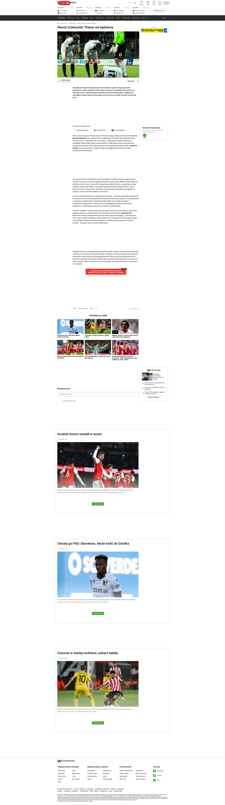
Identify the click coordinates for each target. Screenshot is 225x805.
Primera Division (92, 776)
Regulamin (120, 789)
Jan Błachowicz (140, 776)
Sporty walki (110, 18)
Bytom (75, 308)
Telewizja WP (84, 791)
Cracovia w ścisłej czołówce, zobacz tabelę (97, 336)
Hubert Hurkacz (140, 779)
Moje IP (96, 791)
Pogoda (59, 791)
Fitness (60, 779)
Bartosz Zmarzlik (141, 773)
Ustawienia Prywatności (102, 789)
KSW (59, 782)
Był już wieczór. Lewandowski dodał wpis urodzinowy (154, 383)
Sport (111, 791)
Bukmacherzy (100, 18)
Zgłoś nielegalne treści (69, 400)
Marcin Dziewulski (83, 308)
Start (58, 23)
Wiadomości (104, 791)
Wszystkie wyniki (159, 10)
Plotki (91, 791)
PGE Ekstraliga (107, 779)
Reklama (113, 789)
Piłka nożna (70, 18)
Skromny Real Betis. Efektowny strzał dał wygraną (97, 357)
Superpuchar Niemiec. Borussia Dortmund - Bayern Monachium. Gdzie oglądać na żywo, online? (124, 358)
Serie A (105, 776)
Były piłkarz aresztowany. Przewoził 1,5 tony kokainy (158, 376)
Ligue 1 (89, 779)
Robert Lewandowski (126, 770)
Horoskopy (67, 791)
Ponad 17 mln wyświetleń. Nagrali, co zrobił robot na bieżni (155, 392)
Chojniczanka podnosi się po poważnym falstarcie (70, 357)
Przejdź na (63, 3)
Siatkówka (85, 18)
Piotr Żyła (123, 779)
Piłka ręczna (126, 18)
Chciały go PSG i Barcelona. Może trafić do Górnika (68, 336)
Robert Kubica (124, 773)
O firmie (75, 789)
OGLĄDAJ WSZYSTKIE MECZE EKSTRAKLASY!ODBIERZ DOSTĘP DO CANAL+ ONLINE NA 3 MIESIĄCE (106, 271)
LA (148, 18)
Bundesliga (106, 773)
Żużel (92, 18)
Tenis (77, 18)
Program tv (75, 791)
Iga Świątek (123, 776)
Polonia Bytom (72, 23)
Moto (143, 18)
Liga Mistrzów (107, 770)
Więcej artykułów (153, 397)
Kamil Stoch (139, 770)
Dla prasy (82, 789)
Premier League (92, 773)
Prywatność (90, 789)
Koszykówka (136, 18)
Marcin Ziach (66, 80)
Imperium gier (118, 791)
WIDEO (118, 18)
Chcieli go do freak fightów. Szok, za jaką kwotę (155, 388)
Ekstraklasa (90, 770)
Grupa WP (69, 789)
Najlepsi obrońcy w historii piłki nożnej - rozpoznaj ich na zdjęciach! (125, 336)
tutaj (91, 801)
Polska (91, 308)
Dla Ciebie (61, 18)
